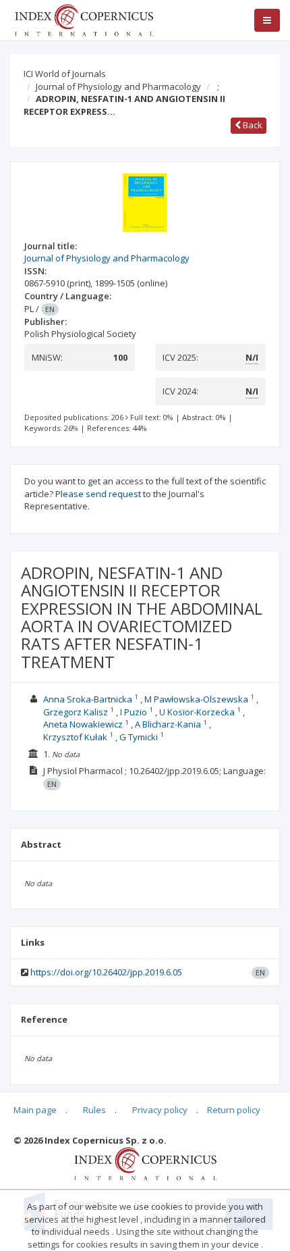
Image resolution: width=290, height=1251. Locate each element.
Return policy (233, 1110)
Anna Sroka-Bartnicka (87, 699)
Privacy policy (159, 1110)
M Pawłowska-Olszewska (196, 699)
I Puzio (133, 712)
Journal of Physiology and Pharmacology (118, 86)
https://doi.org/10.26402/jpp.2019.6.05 (106, 972)
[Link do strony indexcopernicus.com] (145, 1163)
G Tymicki (138, 737)
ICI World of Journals (65, 74)
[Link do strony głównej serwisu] (83, 19)
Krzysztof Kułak (75, 737)
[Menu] (267, 20)
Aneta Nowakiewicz (83, 724)
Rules (94, 1110)
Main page (35, 1110)
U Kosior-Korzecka (197, 712)
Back (251, 125)
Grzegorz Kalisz (75, 712)
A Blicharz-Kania (168, 724)
